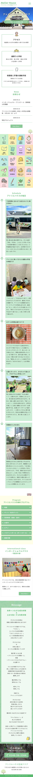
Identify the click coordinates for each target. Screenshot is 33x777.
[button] (29, 3)
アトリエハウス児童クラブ (9, 5)
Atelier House (8, 2)
